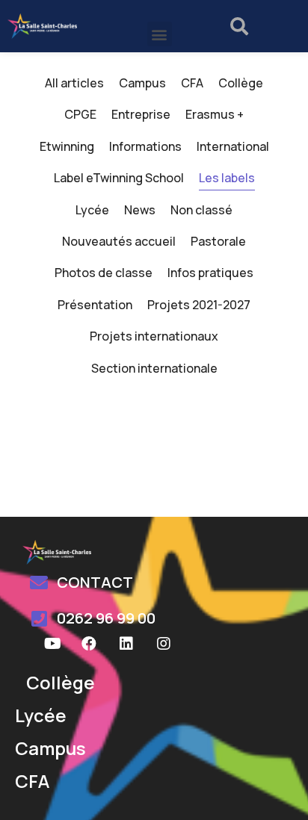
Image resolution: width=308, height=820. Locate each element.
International (233, 146)
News (139, 210)
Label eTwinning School (119, 178)
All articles (74, 83)
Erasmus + (214, 114)
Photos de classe (104, 272)
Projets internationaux (154, 336)
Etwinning (67, 146)
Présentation (95, 304)
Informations (145, 146)
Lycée (92, 210)
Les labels (227, 178)
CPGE (80, 114)
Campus (142, 83)
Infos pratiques (210, 272)
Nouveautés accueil (119, 241)
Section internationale (154, 368)
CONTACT (95, 582)
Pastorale (218, 241)
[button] (159, 34)
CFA (192, 83)
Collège (240, 83)
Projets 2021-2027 (198, 304)
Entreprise (140, 114)
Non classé (201, 210)
